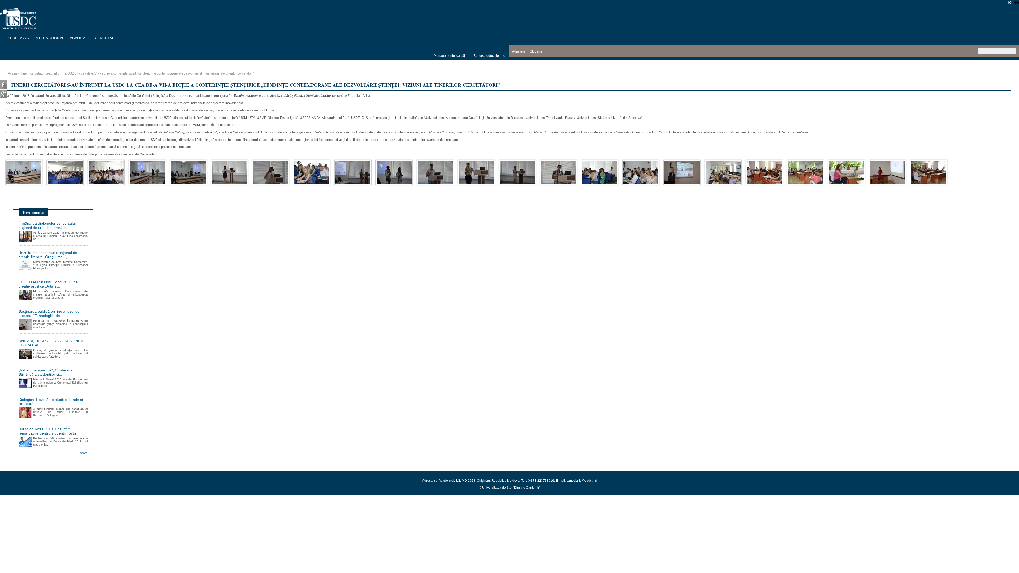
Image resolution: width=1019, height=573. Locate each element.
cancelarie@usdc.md (582, 481)
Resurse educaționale (489, 56)
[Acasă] (18, 28)
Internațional (49, 38)
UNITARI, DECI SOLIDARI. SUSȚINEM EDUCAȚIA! (51, 343)
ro (1010, 2)
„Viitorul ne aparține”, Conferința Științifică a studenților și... (45, 372)
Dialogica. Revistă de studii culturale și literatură (51, 401)
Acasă (12, 73)
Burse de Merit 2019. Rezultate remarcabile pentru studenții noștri (47, 431)
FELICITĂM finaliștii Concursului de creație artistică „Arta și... (48, 284)
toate (84, 453)
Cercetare (106, 38)
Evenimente (33, 212)
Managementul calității (450, 56)
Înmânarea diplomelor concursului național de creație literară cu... (47, 225)
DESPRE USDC (16, 38)
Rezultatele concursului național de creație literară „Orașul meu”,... (48, 254)
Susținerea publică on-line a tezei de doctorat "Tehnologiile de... (49, 313)
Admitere (518, 51)
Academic (79, 38)
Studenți (536, 51)
